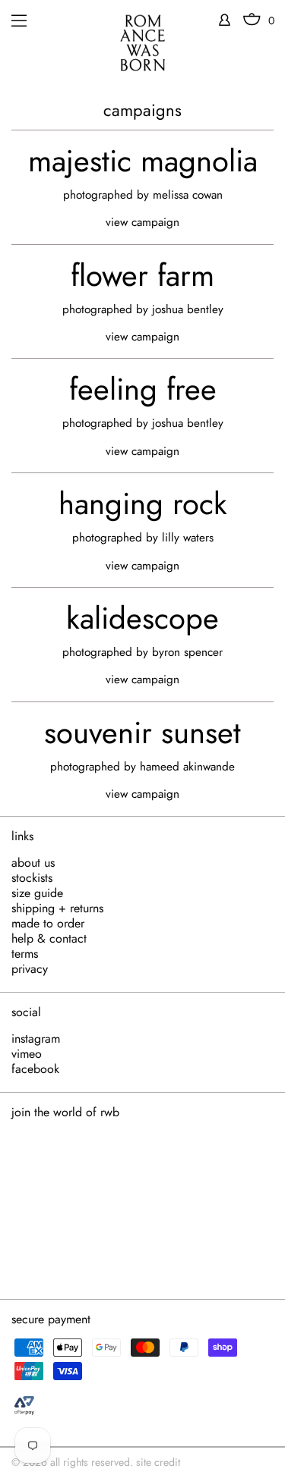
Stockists (31, 878)
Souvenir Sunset (142, 732)
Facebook (35, 1069)
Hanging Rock (143, 503)
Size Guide (37, 893)
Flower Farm (142, 275)
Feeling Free (143, 389)
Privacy (29, 969)
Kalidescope (142, 618)
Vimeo (26, 1054)
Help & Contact (49, 938)
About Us (33, 863)
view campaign (142, 223)
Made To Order (47, 923)
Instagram (35, 1039)
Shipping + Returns (57, 908)
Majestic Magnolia (143, 161)
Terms (24, 954)
